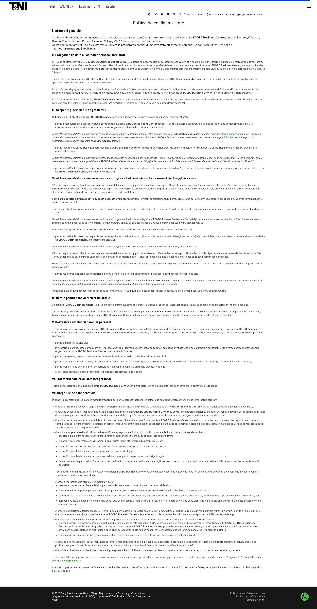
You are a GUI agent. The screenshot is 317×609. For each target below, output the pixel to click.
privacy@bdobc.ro (71, 560)
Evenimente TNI (90, 6)
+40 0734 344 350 (218, 14)
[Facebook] (149, 14)
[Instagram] (174, 14)
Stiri (52, 6)
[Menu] (309, 6)
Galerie (110, 6)
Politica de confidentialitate (250, 596)
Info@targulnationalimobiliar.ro (248, 14)
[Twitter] (155, 14)
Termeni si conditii (255, 599)
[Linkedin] (168, 14)
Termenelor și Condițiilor (235, 134)
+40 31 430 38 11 (195, 14)
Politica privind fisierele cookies (247, 593)
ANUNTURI (67, 6)
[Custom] (180, 14)
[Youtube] (162, 14)
